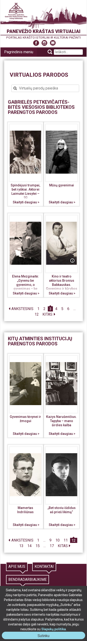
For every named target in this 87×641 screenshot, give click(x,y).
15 (37, 546)
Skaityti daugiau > (26, 202)
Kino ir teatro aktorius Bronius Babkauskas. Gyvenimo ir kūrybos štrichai (61, 284)
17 (52, 546)
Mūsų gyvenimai (61, 185)
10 (57, 540)
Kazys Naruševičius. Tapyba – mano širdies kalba (61, 421)
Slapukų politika (53, 629)
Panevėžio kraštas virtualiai (44, 31)
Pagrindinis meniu (18, 52)
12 (37, 314)
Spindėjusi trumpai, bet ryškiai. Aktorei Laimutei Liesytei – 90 (25, 191)
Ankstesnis (22, 309)
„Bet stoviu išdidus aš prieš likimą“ (62, 510)
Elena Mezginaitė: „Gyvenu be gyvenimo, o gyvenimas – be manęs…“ (25, 284)
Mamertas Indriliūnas (25, 510)
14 (29, 546)
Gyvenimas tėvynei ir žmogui (25, 419)
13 (21, 546)
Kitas (47, 314)
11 (66, 540)
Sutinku (45, 636)
